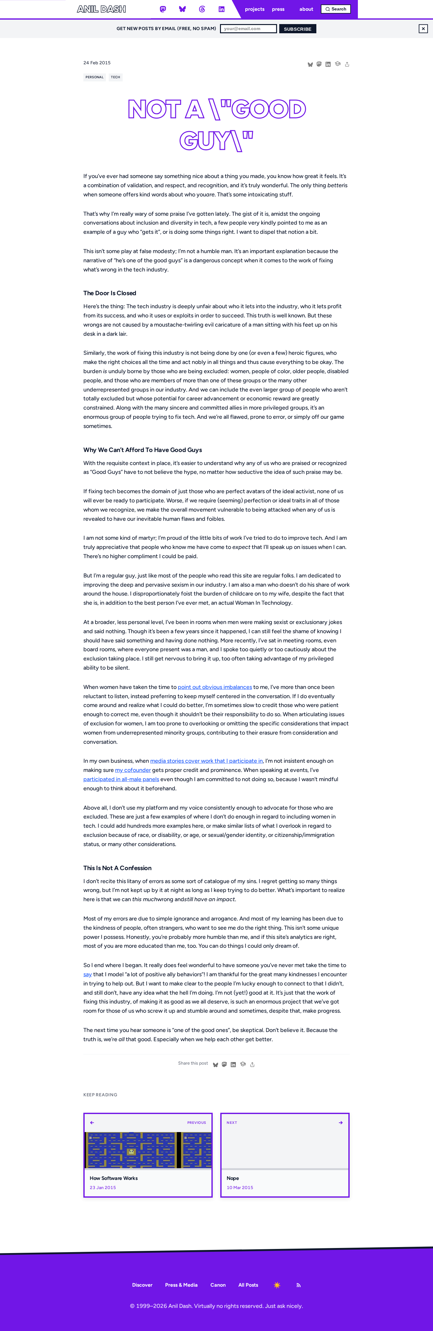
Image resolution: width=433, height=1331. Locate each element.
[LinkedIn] (222, 9)
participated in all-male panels (121, 779)
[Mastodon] (163, 9)
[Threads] (202, 9)
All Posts (248, 1285)
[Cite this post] (337, 63)
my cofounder (133, 770)
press (278, 9)
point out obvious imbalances (215, 687)
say (87, 974)
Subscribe (298, 29)
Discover (142, 1285)
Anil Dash (101, 9)
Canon (218, 1285)
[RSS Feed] (298, 1285)
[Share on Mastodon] (319, 63)
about (306, 9)
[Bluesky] (183, 9)
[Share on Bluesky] (310, 63)
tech (115, 77)
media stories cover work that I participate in (206, 760)
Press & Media (181, 1285)
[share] (347, 63)
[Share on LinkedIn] (328, 63)
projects (254, 9)
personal (95, 77)
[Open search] (336, 9)
